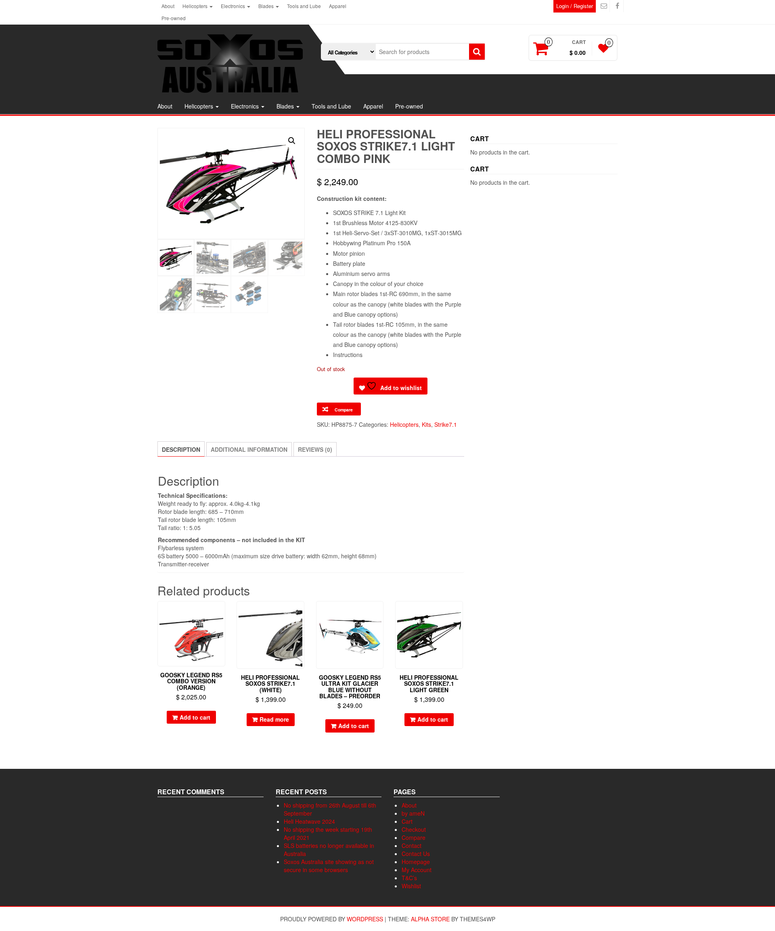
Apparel (337, 5)
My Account (416, 870)
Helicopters (195, 5)
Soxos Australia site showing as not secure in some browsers (329, 866)
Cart (407, 821)
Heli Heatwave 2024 (309, 821)
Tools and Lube (304, 5)
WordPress (365, 919)
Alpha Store (430, 919)
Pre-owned (173, 18)
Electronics (233, 5)
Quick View (221, 613)
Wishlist (411, 886)
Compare (413, 837)
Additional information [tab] (249, 449)
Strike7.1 (445, 424)
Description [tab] (181, 449)
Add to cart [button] (195, 717)
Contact (411, 845)
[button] (292, 141)
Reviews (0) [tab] (315, 449)
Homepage (416, 862)
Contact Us (416, 854)
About (167, 5)
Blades (266, 5)
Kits (426, 424)
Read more (274, 719)
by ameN (413, 813)
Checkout (414, 829)
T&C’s (409, 878)
